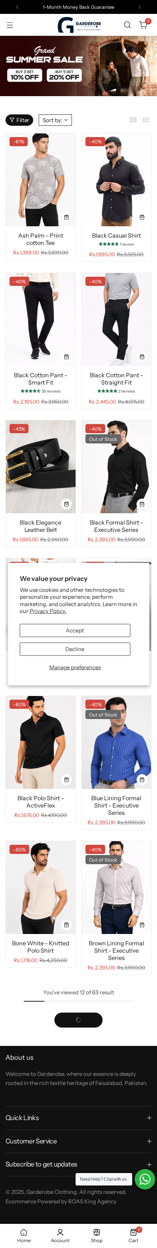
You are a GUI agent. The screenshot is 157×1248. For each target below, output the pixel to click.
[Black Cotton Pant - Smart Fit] (41, 319)
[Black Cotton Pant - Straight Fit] (117, 319)
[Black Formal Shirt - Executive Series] (117, 466)
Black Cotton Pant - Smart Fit (40, 378)
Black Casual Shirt (116, 235)
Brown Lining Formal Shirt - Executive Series (116, 950)
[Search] (127, 25)
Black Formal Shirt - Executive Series (116, 526)
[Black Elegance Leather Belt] (41, 466)
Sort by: (52, 120)
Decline (74, 648)
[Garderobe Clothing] (78, 25)
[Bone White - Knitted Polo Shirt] (41, 887)
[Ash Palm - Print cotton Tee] (41, 179)
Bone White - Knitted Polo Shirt (40, 946)
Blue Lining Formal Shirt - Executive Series (116, 805)
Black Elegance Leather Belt (40, 526)
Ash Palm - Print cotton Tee (40, 239)
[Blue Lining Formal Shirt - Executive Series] (117, 742)
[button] (17, 7)
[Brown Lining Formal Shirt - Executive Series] (117, 887)
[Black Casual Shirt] (117, 179)
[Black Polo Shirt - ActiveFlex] (41, 742)
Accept (75, 630)
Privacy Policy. (48, 611)
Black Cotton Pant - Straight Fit (116, 378)
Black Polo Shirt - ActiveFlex (41, 801)
